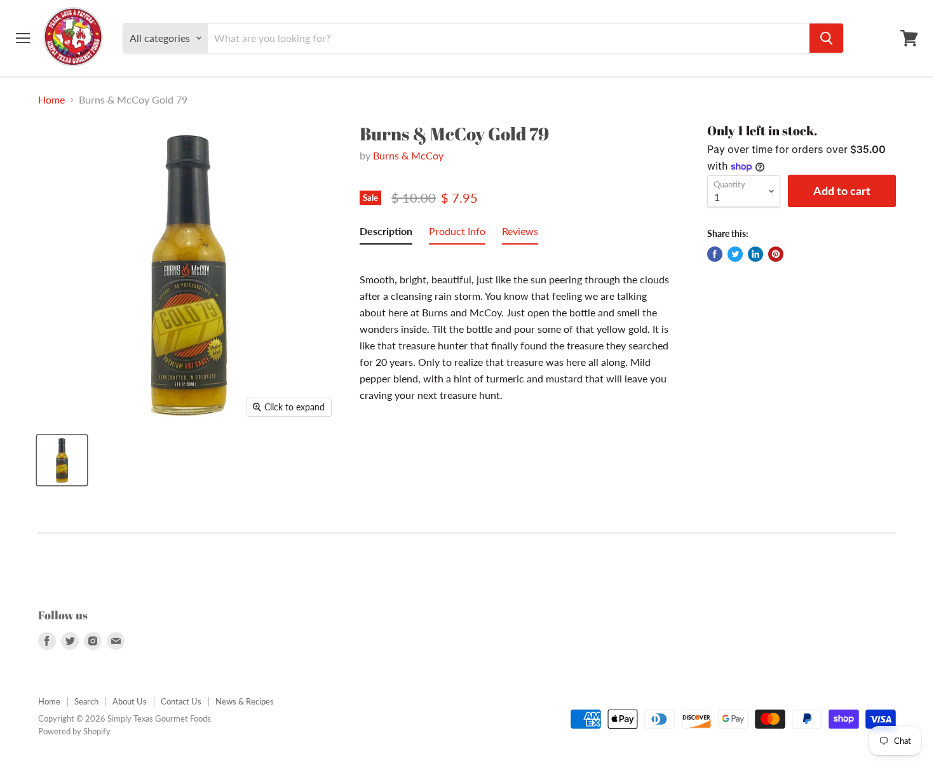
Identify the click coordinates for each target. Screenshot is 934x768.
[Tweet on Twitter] (735, 254)
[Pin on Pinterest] (775, 254)
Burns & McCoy (408, 155)
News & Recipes (244, 701)
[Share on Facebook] (714, 254)
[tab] (386, 234)
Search (86, 701)
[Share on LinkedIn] (755, 254)
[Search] (826, 38)
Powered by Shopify (74, 731)
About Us (129, 701)
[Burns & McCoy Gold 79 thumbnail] (62, 460)
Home (51, 99)
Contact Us (181, 701)
